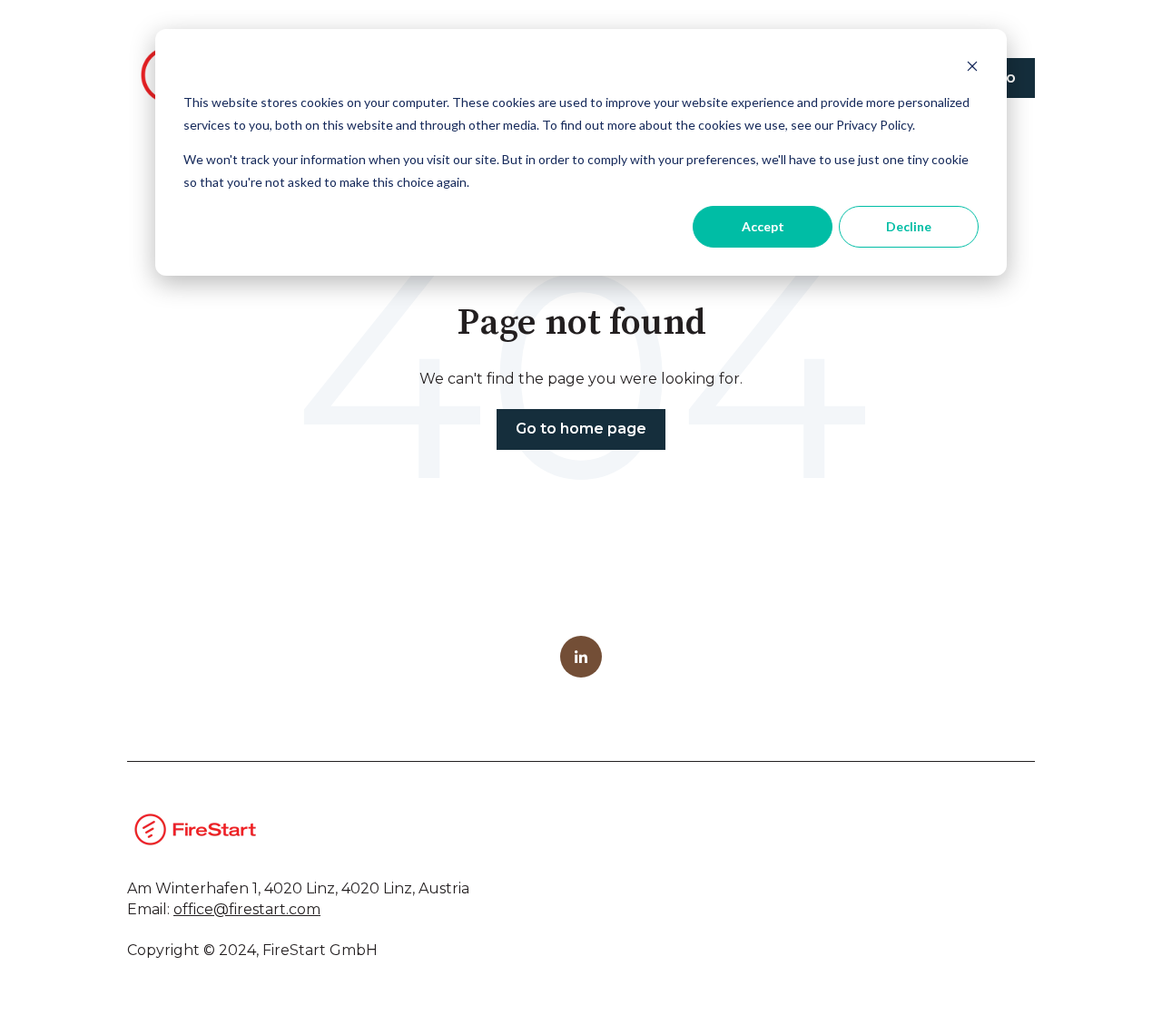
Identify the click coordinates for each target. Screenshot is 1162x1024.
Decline (908, 226)
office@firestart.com (246, 909)
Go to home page (581, 428)
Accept (763, 226)
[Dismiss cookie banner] (972, 68)
